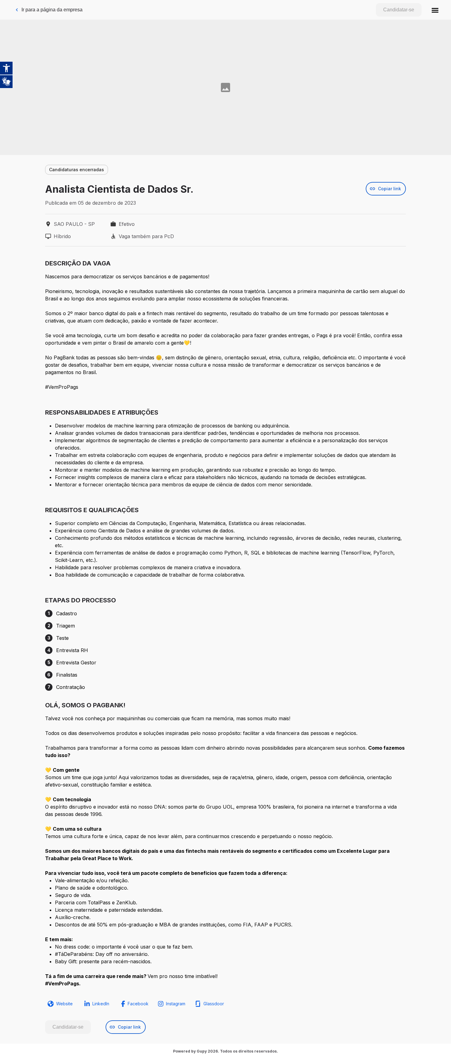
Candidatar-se (398, 9)
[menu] (435, 10)
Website (64, 1003)
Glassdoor (213, 1003)
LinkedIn (100, 1003)
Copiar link (389, 188)
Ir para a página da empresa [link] (52, 9)
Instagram (175, 1003)
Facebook (138, 1003)
